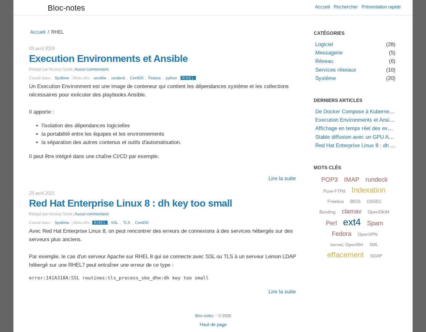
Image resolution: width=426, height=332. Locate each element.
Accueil (322, 6)
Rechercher (346, 6)
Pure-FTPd (334, 191)
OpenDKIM (379, 211)
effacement (345, 254)
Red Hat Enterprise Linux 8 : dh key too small (130, 203)
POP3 (329, 179)
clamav (351, 211)
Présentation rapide (381, 6)
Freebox (335, 201)
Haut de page (213, 324)
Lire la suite (282, 178)
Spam (375, 223)
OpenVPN (367, 234)
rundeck (118, 78)
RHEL (188, 78)
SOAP (376, 255)
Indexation (368, 190)
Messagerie (328, 53)
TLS (126, 223)
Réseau (324, 61)
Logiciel (324, 44)
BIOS (355, 201)
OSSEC (374, 201)
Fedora (154, 78)
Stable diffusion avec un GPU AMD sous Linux (369, 137)
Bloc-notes (66, 7)
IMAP (351, 179)
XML (373, 244)
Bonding (327, 211)
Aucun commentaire (92, 69)
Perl (331, 223)
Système (62, 78)
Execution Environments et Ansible (108, 58)
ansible (100, 78)
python (171, 78)
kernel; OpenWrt (347, 244)
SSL (114, 223)
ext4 (352, 222)
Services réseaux (335, 70)
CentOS (136, 78)
